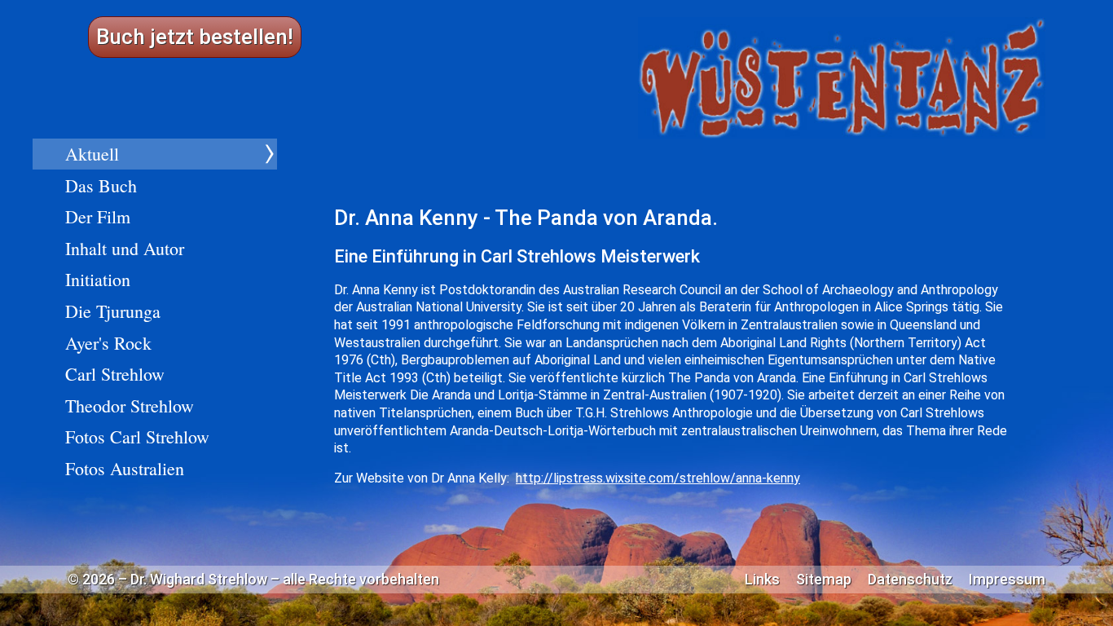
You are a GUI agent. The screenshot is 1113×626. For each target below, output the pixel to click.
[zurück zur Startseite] (841, 78)
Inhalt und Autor (124, 248)
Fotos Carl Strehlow (137, 436)
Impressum (1007, 579)
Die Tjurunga (113, 311)
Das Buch (101, 185)
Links (762, 579)
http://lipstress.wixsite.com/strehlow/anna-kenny (658, 478)
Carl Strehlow (115, 374)
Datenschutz (910, 579)
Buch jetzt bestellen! (194, 36)
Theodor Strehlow (129, 405)
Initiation (97, 279)
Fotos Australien (124, 468)
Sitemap (823, 579)
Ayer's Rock (108, 343)
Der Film (97, 216)
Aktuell (92, 153)
